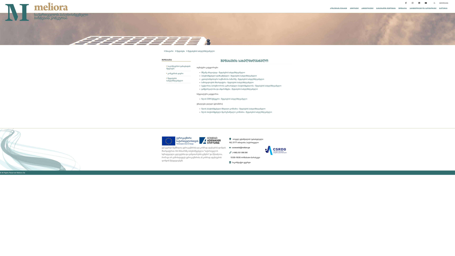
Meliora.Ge (21, 173)
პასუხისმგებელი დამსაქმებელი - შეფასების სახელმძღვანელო (229, 76)
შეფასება (402, 8)
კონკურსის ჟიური (175, 73)
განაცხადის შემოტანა (386, 8)
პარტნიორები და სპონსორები (423, 8)
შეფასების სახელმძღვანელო (201, 51)
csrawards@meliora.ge (241, 147)
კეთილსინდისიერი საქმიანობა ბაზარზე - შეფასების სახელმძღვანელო (232, 79)
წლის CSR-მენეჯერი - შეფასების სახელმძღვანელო (224, 99)
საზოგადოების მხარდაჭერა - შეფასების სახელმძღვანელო (227, 82)
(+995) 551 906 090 (240, 152)
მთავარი (169, 51)
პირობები (354, 8)
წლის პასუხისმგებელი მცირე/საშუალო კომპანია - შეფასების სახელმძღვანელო (236, 112)
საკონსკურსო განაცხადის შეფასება (178, 67)
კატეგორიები (367, 8)
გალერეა (443, 8)
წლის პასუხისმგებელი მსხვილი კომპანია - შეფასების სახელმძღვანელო (233, 109)
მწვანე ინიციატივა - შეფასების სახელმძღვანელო (223, 72)
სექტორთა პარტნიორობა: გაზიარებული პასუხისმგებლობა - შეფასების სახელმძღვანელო (241, 86)
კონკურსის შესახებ (338, 8)
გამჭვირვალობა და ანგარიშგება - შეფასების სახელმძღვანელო (229, 89)
